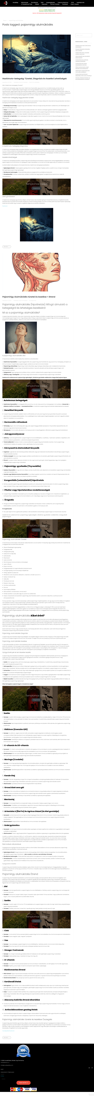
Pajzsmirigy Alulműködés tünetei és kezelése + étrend (28, 296)
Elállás (2, 1076)
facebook (4, 206)
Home (5, 20)
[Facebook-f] (92, 1068)
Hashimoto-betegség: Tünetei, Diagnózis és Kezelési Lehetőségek (34, 78)
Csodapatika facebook (8, 1030)
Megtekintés (36, 138)
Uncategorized (32, 300)
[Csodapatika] (5, 3)
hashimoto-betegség (34, 82)
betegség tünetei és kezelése (21, 82)
